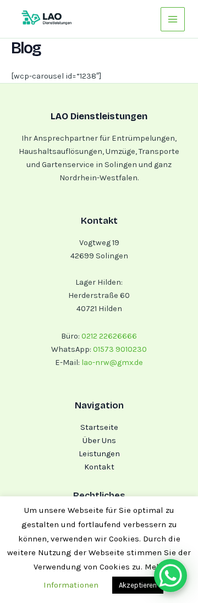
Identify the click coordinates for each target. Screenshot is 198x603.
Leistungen (99, 453)
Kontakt (99, 467)
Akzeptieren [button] (138, 585)
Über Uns (99, 440)
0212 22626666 (109, 336)
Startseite (99, 427)
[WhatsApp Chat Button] (170, 575)
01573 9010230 (120, 349)
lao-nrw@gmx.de (111, 362)
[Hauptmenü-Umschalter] (173, 19)
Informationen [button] (70, 585)
